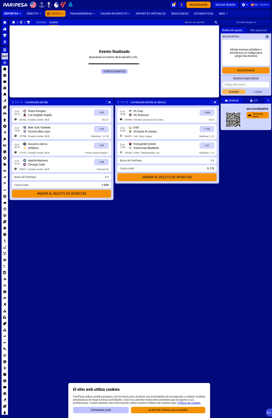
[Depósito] (181, 5)
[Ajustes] (244, 5)
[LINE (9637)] (13, 22)
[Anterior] (12, 102)
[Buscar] (215, 22)
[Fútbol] (21, 22)
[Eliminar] (109, 102)
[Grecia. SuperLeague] (28, 22)
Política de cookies (189, 402)
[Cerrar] (268, 100)
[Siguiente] (21, 102)
